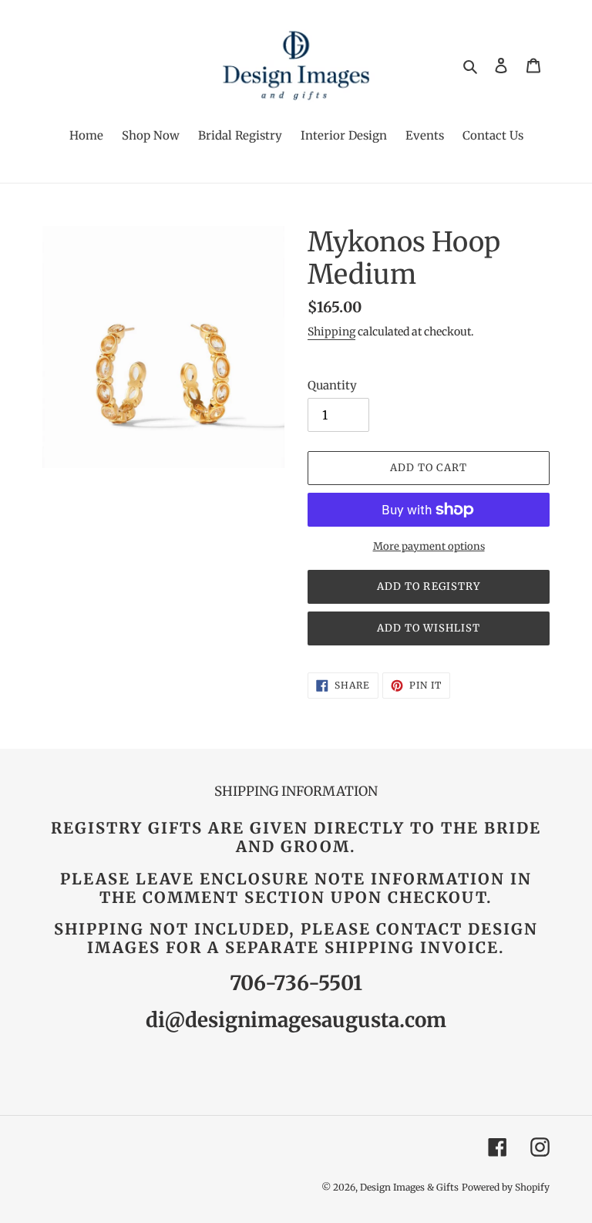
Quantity (332, 385)
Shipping (331, 332)
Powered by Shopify (506, 1187)
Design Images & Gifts (409, 1187)
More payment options (429, 546)
